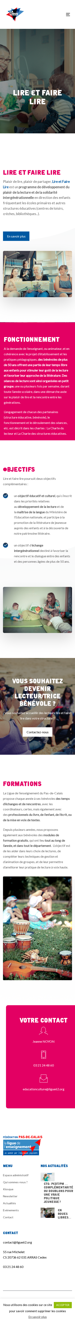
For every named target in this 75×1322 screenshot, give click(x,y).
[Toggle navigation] (59, 14)
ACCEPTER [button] (62, 1305)
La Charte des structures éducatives (41, 433)
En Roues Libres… (56, 1213)
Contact (8, 1217)
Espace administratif (15, 1175)
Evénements (11, 1210)
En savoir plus (37, 1317)
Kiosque (8, 1189)
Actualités (9, 1203)
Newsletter (10, 1196)
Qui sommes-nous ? (15, 1182)
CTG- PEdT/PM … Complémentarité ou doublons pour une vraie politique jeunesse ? (57, 1188)
